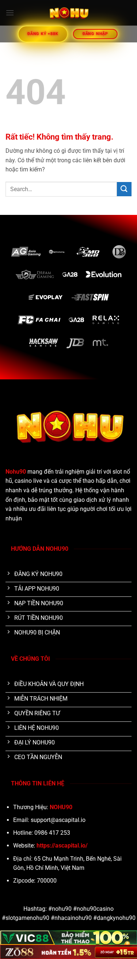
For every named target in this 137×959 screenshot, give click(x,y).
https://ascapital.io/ (62, 845)
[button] (9, 13)
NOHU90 (61, 807)
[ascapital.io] (68, 13)
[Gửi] (124, 189)
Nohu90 (15, 471)
